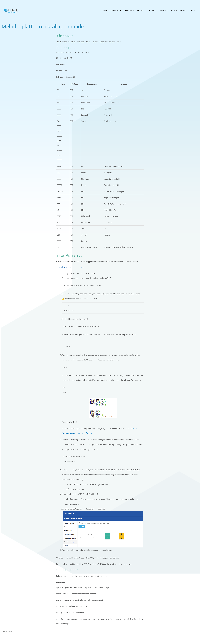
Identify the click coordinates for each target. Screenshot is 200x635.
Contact (193, 10)
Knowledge (162, 10)
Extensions (128, 10)
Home (105, 10)
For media (152, 10)
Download (183, 10)
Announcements (116, 10)
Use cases (140, 10)
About (173, 10)
